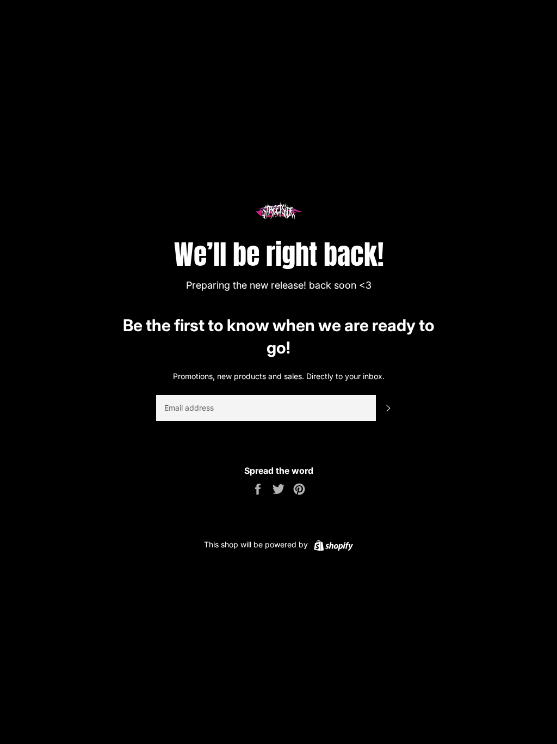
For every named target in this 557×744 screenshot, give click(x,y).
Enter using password (506, 16)
